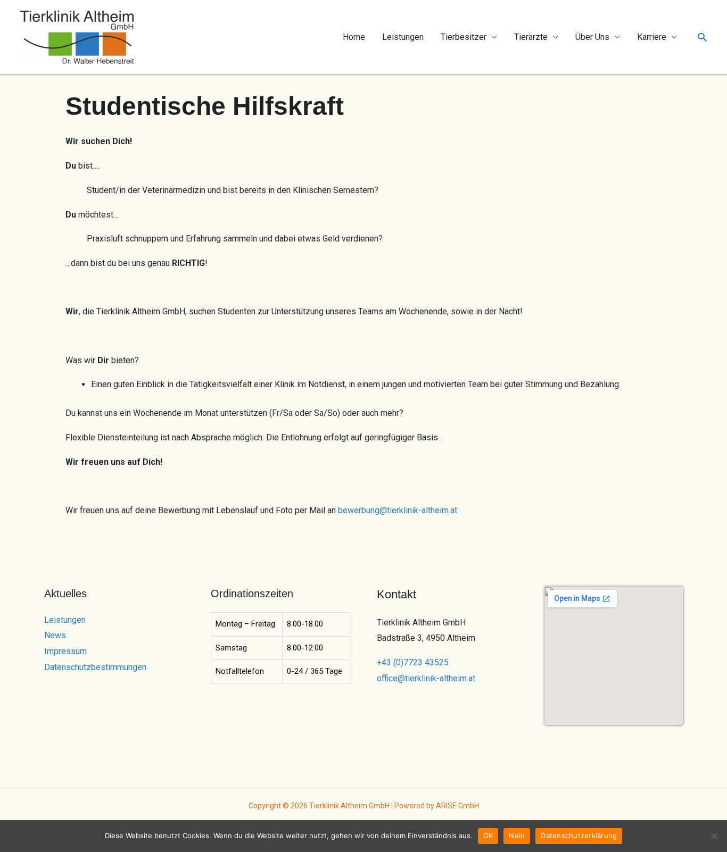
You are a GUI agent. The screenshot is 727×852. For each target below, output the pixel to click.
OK (488, 835)
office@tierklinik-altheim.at (426, 678)
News (55, 635)
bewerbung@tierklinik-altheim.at (397, 510)
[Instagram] (579, 738)
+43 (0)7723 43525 (413, 662)
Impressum (65, 651)
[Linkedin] (608, 738)
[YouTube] (593, 738)
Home (354, 37)
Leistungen (403, 37)
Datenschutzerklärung (579, 835)
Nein (517, 835)
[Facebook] (550, 738)
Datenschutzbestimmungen (95, 667)
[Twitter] (565, 738)
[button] (702, 37)
